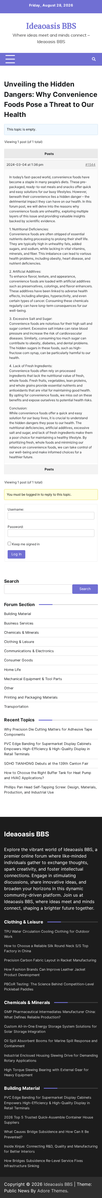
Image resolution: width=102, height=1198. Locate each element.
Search (11, 581)
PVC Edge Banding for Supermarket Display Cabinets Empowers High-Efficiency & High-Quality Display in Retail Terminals (47, 749)
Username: (16, 509)
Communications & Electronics (29, 651)
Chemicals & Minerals (21, 632)
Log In (16, 554)
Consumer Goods (18, 660)
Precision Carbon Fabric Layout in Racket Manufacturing (50, 960)
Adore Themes (52, 1190)
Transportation (16, 707)
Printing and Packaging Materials (31, 697)
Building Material (17, 614)
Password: (15, 527)
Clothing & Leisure (19, 642)
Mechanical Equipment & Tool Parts (33, 679)
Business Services (18, 623)
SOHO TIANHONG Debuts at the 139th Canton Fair (46, 764)
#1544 (90, 165)
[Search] (94, 59)
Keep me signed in (26, 544)
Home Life (12, 670)
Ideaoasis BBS (51, 25)
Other (9, 688)
